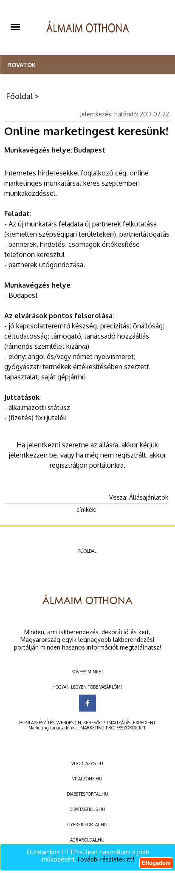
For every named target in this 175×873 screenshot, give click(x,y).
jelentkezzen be (32, 455)
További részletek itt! (105, 859)
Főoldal (19, 96)
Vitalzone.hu (87, 778)
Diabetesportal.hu (87, 794)
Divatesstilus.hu (87, 809)
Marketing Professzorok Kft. (113, 727)
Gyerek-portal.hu (87, 824)
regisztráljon (69, 465)
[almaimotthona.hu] (88, 28)
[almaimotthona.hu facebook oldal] (87, 703)
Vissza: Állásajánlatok (138, 497)
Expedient (144, 722)
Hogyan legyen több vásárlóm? (87, 686)
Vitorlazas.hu (87, 763)
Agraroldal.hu (87, 839)
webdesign (68, 722)
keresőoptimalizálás (106, 722)
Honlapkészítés (36, 722)
